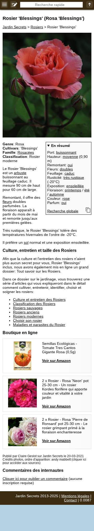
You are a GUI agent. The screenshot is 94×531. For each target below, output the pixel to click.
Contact (70, 500)
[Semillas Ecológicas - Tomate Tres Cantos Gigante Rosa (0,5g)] (47, 355)
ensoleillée (75, 186)
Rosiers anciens (26, 312)
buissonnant (66, 152)
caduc (69, 173)
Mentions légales (75, 496)
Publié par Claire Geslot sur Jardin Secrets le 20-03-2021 (43, 456)
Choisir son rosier (27, 320)
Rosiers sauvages (28, 308)
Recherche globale (62, 211)
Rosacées (25, 152)
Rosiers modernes (28, 316)
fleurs (7, 202)
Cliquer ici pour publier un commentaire (35, 479)
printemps (73, 190)
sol (26, 242)
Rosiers (37, 27)
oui (70, 165)
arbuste (20, 173)
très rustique (73, 177)
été (87, 190)
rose (66, 198)
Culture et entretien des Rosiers (39, 299)
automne (56, 194)
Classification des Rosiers (34, 304)
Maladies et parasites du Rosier (39, 325)
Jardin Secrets (14, 27)
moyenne (70, 156)
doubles (66, 169)
